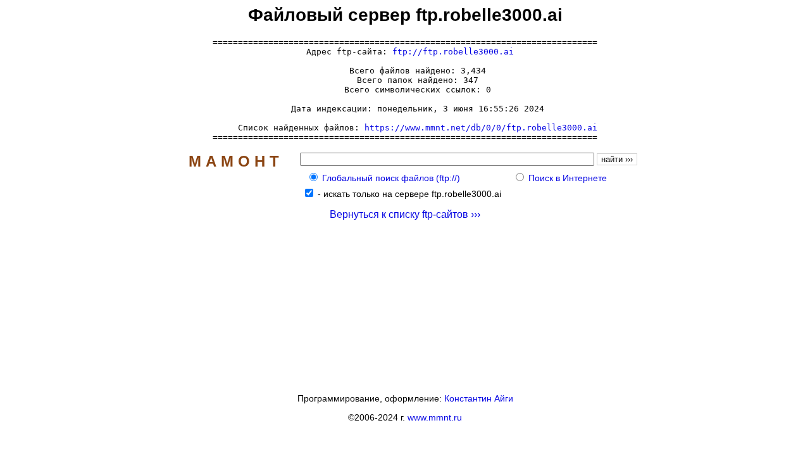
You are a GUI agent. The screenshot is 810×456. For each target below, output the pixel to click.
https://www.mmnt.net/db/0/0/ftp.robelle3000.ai (480, 127)
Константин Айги (478, 398)
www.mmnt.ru (435, 417)
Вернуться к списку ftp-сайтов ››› (405, 214)
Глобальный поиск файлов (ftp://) (391, 178)
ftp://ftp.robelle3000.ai (453, 51)
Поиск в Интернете (567, 178)
